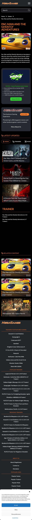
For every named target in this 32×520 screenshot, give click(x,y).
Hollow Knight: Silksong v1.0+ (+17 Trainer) (16, 382)
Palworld (16, 353)
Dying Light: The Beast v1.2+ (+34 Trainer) (16, 385)
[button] (29, 491)
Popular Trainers (16, 479)
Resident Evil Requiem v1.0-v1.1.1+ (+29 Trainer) (16, 428)
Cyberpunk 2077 (16, 340)
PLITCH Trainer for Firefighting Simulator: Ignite (16, 394)
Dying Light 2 (16, 337)
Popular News (16, 489)
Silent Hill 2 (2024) (16, 366)
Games (10, 16)
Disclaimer (16, 469)
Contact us (16, 465)
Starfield (16, 343)
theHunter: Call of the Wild (16, 356)
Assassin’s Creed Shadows (16, 333)
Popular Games (16, 476)
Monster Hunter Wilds (16, 363)
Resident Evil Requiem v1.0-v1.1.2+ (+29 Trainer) (16, 443)
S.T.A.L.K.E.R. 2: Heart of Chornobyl (16, 350)
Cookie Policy (15, 518)
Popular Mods (16, 482)
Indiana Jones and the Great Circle (16, 360)
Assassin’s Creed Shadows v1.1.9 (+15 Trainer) (16, 431)
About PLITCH (16, 99)
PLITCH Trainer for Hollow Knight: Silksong (16, 400)
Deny (16, 509)
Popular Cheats (16, 486)
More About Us (16, 127)
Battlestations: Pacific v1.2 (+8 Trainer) (16, 409)
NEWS (7, 141)
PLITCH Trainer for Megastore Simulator (16, 451)
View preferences (16, 514)
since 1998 (24, 114)
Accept (16, 505)
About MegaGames (16, 462)
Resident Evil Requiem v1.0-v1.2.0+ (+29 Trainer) (16, 434)
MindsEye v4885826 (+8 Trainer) (16, 397)
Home (3, 16)
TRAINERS (18, 141)
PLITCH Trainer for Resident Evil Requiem (16, 425)
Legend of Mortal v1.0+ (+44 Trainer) (16, 373)
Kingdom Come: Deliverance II (16, 347)
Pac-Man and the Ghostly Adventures (12, 19)
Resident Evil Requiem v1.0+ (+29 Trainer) (16, 416)
